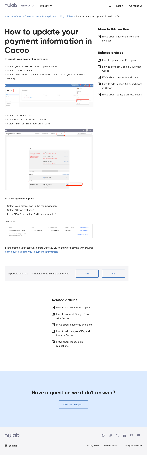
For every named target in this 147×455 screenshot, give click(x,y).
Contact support (73, 404)
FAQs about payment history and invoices (120, 38)
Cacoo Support (32, 16)
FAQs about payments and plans (120, 77)
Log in (120, 5)
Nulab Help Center (13, 16)
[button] (87, 274)
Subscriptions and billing (53, 16)
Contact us (135, 5)
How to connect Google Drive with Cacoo (121, 68)
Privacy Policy (93, 445)
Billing (70, 16)
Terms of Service (110, 445)
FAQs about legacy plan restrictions (122, 94)
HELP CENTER (27, 5)
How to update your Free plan (119, 60)
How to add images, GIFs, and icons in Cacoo (122, 86)
